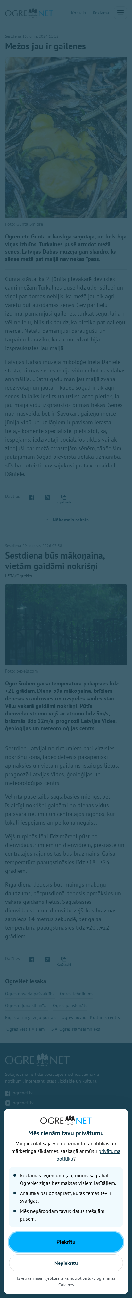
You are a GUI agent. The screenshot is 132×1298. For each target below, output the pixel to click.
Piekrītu (66, 1242)
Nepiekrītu (66, 1263)
